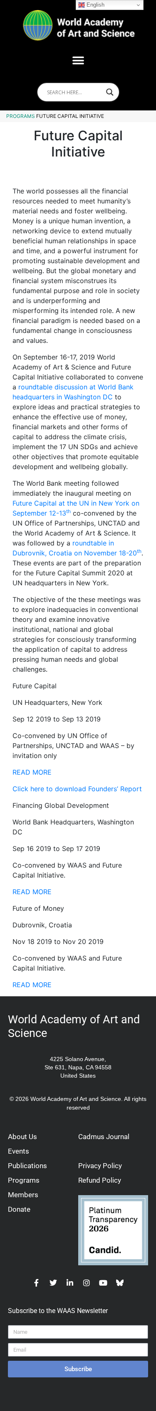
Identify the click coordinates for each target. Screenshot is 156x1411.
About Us (22, 1136)
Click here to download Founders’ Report (77, 789)
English (94, 5)
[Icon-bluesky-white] (120, 1282)
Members (23, 1195)
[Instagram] (86, 1282)
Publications (27, 1166)
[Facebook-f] (36, 1282)
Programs (20, 116)
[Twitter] (53, 1282)
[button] (78, 60)
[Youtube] (103, 1282)
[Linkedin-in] (70, 1282)
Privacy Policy (100, 1166)
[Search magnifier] (110, 92)
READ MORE (32, 772)
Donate (19, 1209)
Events (18, 1151)
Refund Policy (99, 1180)
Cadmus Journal (103, 1136)
